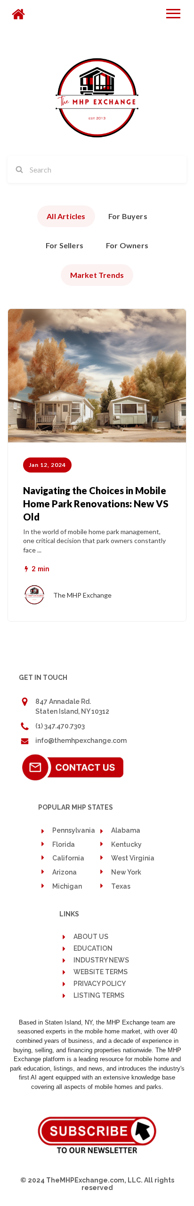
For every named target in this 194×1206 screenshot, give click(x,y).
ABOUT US (90, 936)
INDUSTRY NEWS (101, 960)
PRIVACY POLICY (99, 983)
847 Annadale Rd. (63, 701)
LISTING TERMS (98, 995)
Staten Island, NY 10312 (72, 711)
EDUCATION (93, 948)
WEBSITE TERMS (100, 972)
